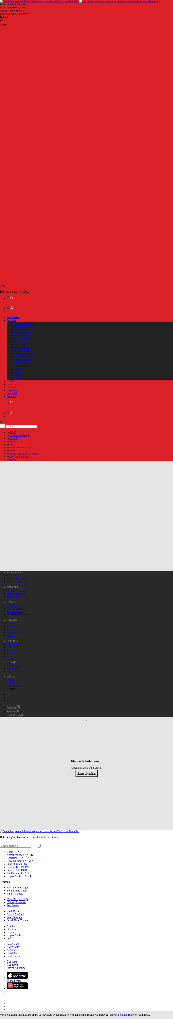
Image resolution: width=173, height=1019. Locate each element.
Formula (11, 396)
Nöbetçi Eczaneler (23, 353)
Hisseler (18, 372)
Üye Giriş (12, 664)
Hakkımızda (13, 685)
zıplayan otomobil (19, 456)
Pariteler (18, 378)
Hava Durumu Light (18, 575)
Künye (10, 682)
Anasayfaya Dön (87, 773)
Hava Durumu (21, 329)
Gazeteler (12, 390)
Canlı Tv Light (15, 581)
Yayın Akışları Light (17, 590)
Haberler (11, 384)
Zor (11, 444)
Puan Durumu (21, 362)
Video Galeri (13, 647)
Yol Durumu (20, 335)
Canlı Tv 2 (19, 344)
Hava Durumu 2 (22, 332)
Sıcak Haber (13, 656)
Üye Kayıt (12, 668)
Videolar (12, 711)
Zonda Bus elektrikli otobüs (24, 453)
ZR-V (12, 432)
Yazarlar (11, 387)
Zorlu (12, 441)
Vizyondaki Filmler (24, 323)
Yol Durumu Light (17, 578)
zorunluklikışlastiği (19, 435)
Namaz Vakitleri (22, 359)
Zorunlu (13, 438)
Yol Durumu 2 (21, 338)
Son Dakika (13, 317)
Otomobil (12, 393)
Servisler (11, 320)
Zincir (12, 459)
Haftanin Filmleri (23, 326)
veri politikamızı (122, 1014)
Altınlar (18, 375)
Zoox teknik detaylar (20, 447)
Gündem (11, 381)
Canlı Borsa (20, 356)
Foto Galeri (13, 644)
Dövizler (18, 368)
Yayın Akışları (21, 347)
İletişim (11, 679)
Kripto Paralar (21, 365)
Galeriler (12, 707)
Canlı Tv (18, 341)
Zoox (12, 450)
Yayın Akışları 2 (22, 350)
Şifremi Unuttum (16, 671)
